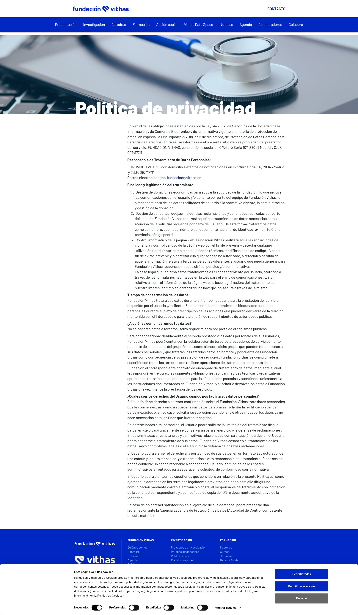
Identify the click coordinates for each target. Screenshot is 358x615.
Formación (141, 24)
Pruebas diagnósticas (185, 551)
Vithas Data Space (198, 24)
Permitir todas (301, 574)
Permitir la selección (301, 586)
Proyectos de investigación (188, 547)
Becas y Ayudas (230, 560)
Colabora (296, 24)
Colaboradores (270, 24)
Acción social (167, 24)
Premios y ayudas (182, 560)
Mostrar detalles (225, 607)
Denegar (301, 598)
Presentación (66, 24)
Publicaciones (180, 556)
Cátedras (119, 24)
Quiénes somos (137, 547)
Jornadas (226, 556)
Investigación (94, 24)
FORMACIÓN (228, 540)
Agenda (246, 24)
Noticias (226, 24)
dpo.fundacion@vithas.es (180, 177)
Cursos (224, 551)
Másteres (226, 547)
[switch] (134, 608)
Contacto (276, 9)
